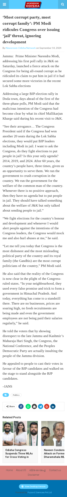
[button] (4, 4)
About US (21, 470)
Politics (16, 395)
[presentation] (59, 443)
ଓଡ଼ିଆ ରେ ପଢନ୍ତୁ (37, 470)
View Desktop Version (35, 486)
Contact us (55, 470)
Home (9, 470)
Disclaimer (33, 474)
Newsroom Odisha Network (21, 47)
